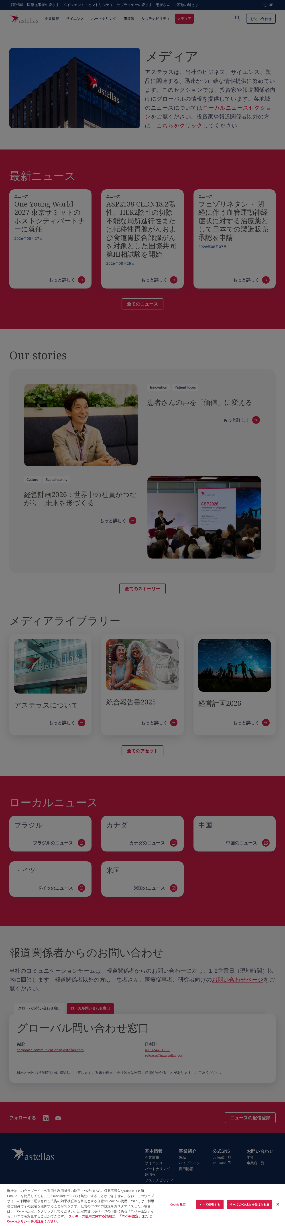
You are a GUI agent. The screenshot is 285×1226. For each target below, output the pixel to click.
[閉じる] (278, 1204)
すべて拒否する (210, 1204)
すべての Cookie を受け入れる (249, 1204)
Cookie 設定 (178, 1204)
